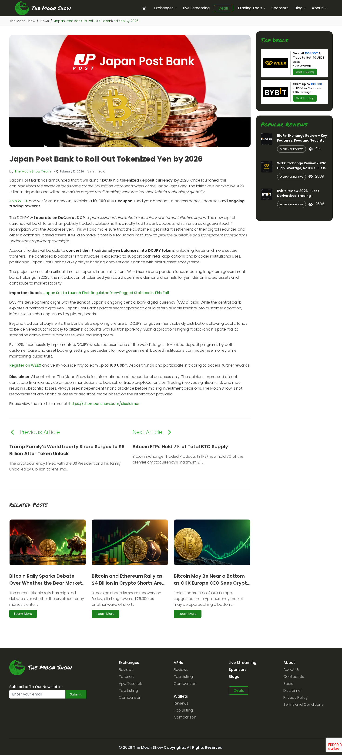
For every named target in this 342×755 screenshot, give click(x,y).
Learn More (23, 613)
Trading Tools (250, 8)
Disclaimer (292, 690)
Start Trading (304, 72)
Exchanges (164, 8)
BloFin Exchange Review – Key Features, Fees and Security (302, 138)
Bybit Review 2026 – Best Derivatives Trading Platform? (298, 196)
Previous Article (40, 432)
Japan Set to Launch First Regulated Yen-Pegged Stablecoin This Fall (106, 292)
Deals (223, 8)
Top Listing (128, 690)
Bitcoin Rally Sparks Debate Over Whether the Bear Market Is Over (45, 583)
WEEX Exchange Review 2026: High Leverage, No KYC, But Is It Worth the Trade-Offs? (301, 168)
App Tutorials (131, 683)
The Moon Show (22, 21)
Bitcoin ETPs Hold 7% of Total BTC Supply (180, 446)
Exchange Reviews (291, 149)
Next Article (147, 432)
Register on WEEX (25, 365)
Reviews (126, 669)
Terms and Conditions (303, 704)
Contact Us (293, 676)
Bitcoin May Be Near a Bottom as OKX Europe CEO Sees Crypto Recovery (212, 583)
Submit (76, 694)
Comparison (130, 697)
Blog (298, 8)
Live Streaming (196, 8)
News (44, 21)
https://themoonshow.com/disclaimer (104, 403)
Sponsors (280, 8)
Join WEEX (18, 201)
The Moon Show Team (32, 171)
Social (288, 683)
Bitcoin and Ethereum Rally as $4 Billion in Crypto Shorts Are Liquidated (127, 583)
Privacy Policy (295, 697)
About (317, 8)
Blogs (234, 676)
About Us (291, 669)
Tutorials (126, 676)
